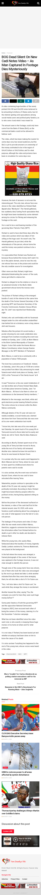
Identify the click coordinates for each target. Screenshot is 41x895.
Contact (24, 879)
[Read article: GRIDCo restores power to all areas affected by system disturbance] (20, 756)
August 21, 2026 (7, 739)
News (5, 729)
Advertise (5, 879)
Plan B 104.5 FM (11, 868)
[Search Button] (38, 3)
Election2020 (11, 654)
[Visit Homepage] (20, 3)
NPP (25, 654)
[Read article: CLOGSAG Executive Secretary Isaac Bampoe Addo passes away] (20, 717)
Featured (9, 53)
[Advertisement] (20, 28)
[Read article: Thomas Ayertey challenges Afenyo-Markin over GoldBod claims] (20, 794)
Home (3, 53)
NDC (19, 654)
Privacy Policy (15, 879)
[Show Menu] (3, 3)
